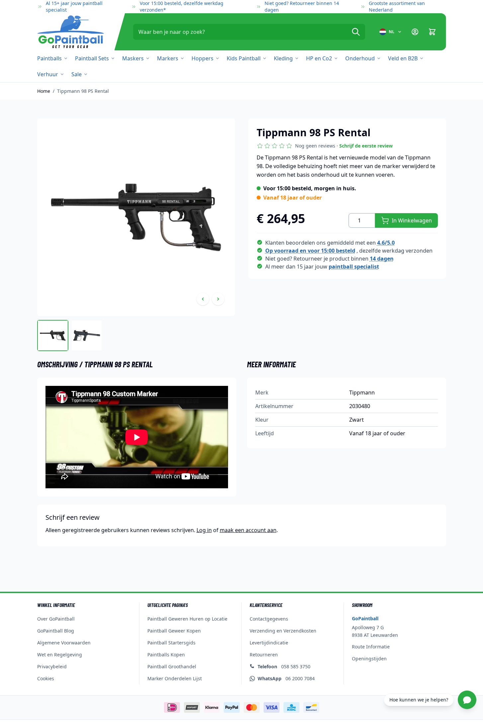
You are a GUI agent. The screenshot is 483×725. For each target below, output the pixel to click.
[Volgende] (218, 299)
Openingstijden (369, 658)
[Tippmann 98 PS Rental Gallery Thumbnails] (69, 335)
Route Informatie (371, 646)
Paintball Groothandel (171, 666)
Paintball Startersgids (171, 642)
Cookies (45, 678)
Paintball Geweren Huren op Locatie (187, 619)
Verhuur (47, 74)
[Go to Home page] (70, 31)
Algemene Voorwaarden (64, 642)
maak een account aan (248, 530)
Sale (76, 74)
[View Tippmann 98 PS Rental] (86, 335)
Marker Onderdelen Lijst (174, 678)
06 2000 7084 (286, 678)
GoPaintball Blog (55, 631)
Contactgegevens (269, 619)
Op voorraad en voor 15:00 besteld (310, 250)
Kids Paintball (244, 58)
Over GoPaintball (56, 619)
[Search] (356, 32)
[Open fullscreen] (136, 217)
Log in (204, 530)
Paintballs (49, 58)
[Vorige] (203, 299)
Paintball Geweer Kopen (174, 631)
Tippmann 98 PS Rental (83, 91)
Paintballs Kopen (166, 654)
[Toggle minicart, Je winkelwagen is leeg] (432, 32)
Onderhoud (360, 58)
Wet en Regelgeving (59, 654)
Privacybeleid (52, 666)
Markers (167, 58)
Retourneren (264, 654)
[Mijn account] (415, 32)
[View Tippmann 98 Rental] (52, 335)
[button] (325, 146)
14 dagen (382, 258)
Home (43, 91)
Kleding (283, 58)
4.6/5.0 (386, 242)
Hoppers (202, 58)
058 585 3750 (284, 666)
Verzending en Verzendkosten (283, 631)
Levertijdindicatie (269, 642)
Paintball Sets (92, 58)
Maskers (133, 58)
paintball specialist (354, 266)
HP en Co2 (319, 58)
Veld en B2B (403, 58)
